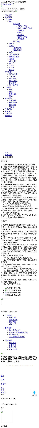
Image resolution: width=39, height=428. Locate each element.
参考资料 (8, 328)
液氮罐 (11, 59)
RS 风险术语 (13, 334)
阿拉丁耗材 (13, 81)
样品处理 (12, 83)
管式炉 (11, 65)
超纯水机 (12, 61)
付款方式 (12, 324)
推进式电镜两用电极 (24, 28)
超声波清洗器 (14, 54)
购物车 (11, 4)
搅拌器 (11, 70)
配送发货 (12, 343)
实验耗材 (8, 72)
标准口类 (12, 94)
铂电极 (19, 32)
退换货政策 (13, 349)
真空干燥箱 (17, 48)
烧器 (10, 89)
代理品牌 (8, 109)
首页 (2, 376)
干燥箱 (11, 46)
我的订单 (4, 4)
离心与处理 (13, 74)
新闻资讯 (8, 111)
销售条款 (12, 322)
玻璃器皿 (8, 87)
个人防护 (12, 76)
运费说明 (12, 345)
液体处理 (12, 78)
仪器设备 (8, 19)
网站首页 (8, 15)
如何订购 (12, 317)
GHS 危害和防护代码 (17, 337)
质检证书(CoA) (14, 330)
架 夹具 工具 (13, 85)
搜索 (22, 9)
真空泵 (11, 68)
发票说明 (12, 347)
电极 (10, 22)
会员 (2, 388)
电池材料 (8, 98)
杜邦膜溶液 (13, 103)
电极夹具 (20, 30)
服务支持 (8, 155)
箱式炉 (11, 63)
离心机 (11, 52)
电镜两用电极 (22, 26)
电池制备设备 (14, 57)
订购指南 (8, 315)
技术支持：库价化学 (19, 369)
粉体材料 (12, 105)
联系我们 (8, 116)
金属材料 (12, 100)
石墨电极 (20, 39)
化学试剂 (8, 17)
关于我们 (8, 113)
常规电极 (16, 24)
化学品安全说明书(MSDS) (18, 332)
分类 (2, 380)
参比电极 (16, 41)
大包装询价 (13, 320)
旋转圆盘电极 (22, 37)
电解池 (11, 43)
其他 (10, 96)
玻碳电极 (20, 35)
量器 (10, 92)
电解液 (11, 107)
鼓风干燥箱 (17, 50)
